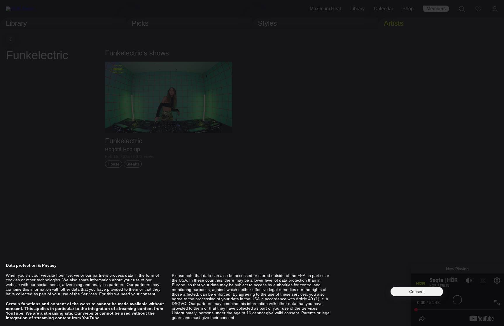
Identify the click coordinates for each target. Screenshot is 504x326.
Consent (417, 291)
